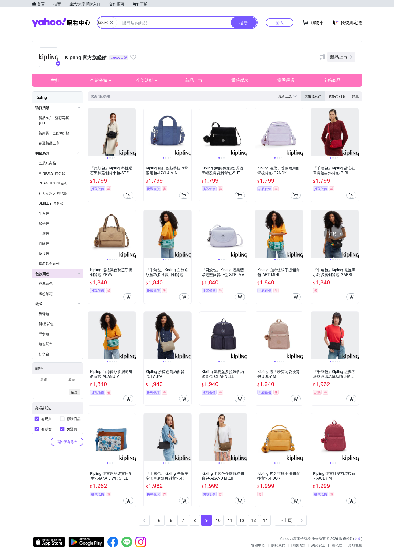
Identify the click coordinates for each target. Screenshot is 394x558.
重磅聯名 (239, 80)
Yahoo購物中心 (61, 22)
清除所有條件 (67, 441)
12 (241, 520)
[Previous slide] (91, 132)
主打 (55, 80)
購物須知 (298, 545)
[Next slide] (132, 132)
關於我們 (278, 545)
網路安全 (318, 545)
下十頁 (285, 520)
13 (253, 520)
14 (265, 520)
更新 (357, 538)
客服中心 (258, 545)
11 (230, 520)
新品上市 (338, 57)
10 (218, 520)
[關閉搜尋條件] (111, 22)
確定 (74, 391)
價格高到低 (336, 96)
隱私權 (337, 545)
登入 (280, 22)
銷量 (355, 96)
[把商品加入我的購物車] (128, 195)
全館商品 (332, 80)
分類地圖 (355, 545)
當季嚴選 (286, 80)
